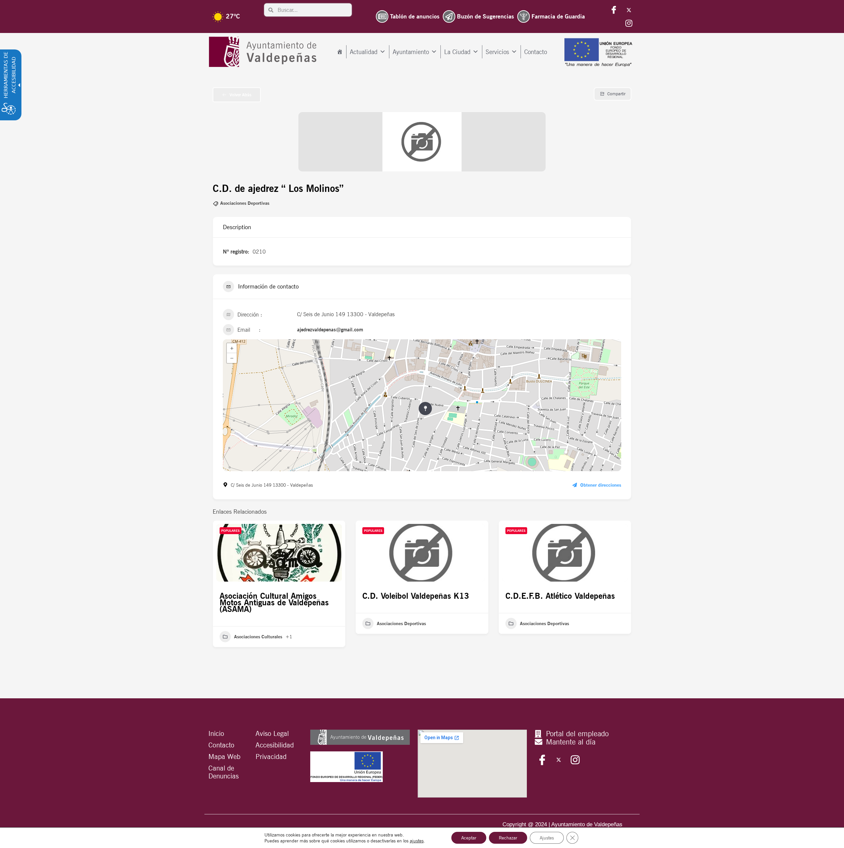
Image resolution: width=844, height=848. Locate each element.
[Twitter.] (629, 10)
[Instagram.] (629, 23)
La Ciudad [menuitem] (457, 51)
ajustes (417, 840)
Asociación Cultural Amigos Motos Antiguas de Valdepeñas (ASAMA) (274, 602)
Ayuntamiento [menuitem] (411, 51)
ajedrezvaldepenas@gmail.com (330, 330)
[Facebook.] (614, 10)
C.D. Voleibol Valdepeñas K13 (415, 596)
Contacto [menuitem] (535, 51)
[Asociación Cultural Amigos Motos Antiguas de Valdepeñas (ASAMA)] (279, 553)
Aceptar (468, 837)
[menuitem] (339, 51)
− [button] (232, 358)
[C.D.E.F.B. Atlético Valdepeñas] (565, 553)
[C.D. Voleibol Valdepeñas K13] (422, 553)
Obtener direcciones (600, 485)
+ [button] (232, 348)
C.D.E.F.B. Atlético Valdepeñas (560, 596)
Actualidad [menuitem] (363, 51)
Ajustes (547, 837)
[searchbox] (312, 9)
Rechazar (508, 837)
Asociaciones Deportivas (244, 203)
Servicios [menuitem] (497, 51)
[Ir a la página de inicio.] (264, 52)
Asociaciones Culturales (258, 636)
